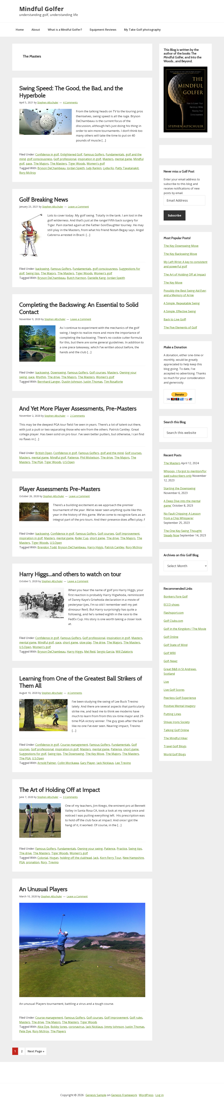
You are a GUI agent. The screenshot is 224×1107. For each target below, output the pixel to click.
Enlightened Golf (71, 154)
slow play (85, 642)
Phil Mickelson (89, 457)
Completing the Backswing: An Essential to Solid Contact (78, 308)
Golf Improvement (127, 534)
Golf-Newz (170, 661)
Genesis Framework (124, 1095)
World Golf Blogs (175, 754)
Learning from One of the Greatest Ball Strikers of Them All (80, 682)
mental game (123, 159)
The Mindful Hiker (176, 738)
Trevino (53, 862)
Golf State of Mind (175, 645)
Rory (44, 862)
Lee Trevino (123, 763)
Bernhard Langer (48, 382)
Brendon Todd (47, 547)
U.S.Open (69, 462)
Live (166, 682)
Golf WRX (170, 653)
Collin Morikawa (68, 763)
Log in (159, 1095)
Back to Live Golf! (175, 319)
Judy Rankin (94, 168)
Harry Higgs (95, 547)
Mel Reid (89, 652)
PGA (22, 862)
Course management (74, 745)
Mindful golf (58, 457)
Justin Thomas (93, 382)
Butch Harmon (76, 278)
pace (29, 163)
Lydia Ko (108, 168)
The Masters (58, 163)
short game (97, 538)
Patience (73, 457)
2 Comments (77, 415)
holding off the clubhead (76, 858)
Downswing (58, 372)
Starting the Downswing (179, 488)
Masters (108, 159)
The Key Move (94, 754)
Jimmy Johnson (114, 1027)
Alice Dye (43, 1027)
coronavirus (76, 1027)
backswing (42, 269)
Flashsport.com (174, 613)
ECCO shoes (171, 605)
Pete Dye (25, 1031)
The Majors (41, 163)
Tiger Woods (76, 163)
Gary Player (87, 763)
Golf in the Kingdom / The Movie (185, 629)
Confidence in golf (47, 154)
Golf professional (65, 159)
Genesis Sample (96, 1095)
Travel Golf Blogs (175, 746)
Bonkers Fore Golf (176, 596)
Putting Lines (172, 714)
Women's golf (96, 163)
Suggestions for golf (32, 754)
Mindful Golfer (41, 9)
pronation (32, 862)
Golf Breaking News (43, 199)
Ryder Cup (81, 538)
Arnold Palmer (46, 763)
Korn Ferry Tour (110, 858)
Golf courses (97, 372)
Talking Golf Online (176, 730)
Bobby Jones (59, 1027)
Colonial (42, 858)
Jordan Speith (116, 278)
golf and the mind (112, 453)
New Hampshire (133, 858)
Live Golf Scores (174, 690)
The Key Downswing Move (181, 246)
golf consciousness (39, 159)
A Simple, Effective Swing (180, 311)
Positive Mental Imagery (179, 706)
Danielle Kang (97, 278)
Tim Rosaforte (113, 382)
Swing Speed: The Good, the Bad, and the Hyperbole (71, 91)
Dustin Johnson (72, 382)
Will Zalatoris (124, 652)
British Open (43, 453)
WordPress (146, 1095)
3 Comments (70, 797)
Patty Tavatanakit (127, 168)
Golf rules (136, 1018)
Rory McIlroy (27, 173)
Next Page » (35, 1052)
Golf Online (171, 637)
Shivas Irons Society (177, 722)
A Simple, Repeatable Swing (182, 303)
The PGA (37, 462)
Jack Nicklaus (105, 763)
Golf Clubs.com (173, 621)
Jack (96, 858)
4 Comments (70, 102)
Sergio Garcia (105, 652)
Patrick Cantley (114, 547)
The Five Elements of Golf (180, 327)
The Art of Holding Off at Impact (59, 789)
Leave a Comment (78, 206)
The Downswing (73, 754)
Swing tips (32, 273)
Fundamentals (115, 154)
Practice (122, 849)
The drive (53, 377)
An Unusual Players (43, 889)
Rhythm (41, 377)
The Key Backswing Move (180, 254)
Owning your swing (90, 849)
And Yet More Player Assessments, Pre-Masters (77, 408)
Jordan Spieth (76, 168)
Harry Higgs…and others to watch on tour (70, 574)
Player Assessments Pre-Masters (59, 489)
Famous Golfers (94, 154)
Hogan (54, 858)
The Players (58, 1031)
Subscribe (174, 215)
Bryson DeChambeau (51, 168)
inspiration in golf (89, 159)
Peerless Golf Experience (180, 698)
